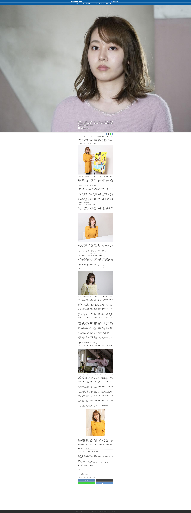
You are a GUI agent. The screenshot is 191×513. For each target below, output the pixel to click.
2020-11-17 (83, 127)
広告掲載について (98, 511)
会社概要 (77, 511)
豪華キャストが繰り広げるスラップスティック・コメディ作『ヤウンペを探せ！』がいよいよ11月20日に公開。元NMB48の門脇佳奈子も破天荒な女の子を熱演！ (95, 123)
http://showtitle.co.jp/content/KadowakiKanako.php (91, 469)
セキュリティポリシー (91, 511)
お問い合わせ (104, 511)
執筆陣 (114, 511)
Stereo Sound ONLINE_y (85, 128)
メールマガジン (109, 511)
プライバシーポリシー (83, 511)
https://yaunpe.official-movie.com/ (88, 467)
